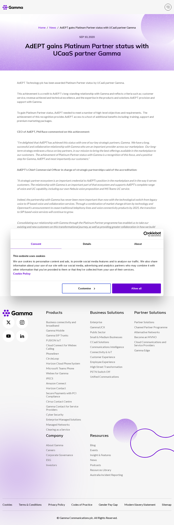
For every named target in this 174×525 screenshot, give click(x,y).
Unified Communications (104, 376)
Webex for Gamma (57, 373)
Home (42, 27)
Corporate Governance (59, 455)
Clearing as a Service (58, 429)
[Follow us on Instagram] (22, 322)
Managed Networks (58, 424)
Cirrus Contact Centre (59, 401)
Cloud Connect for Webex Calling (61, 347)
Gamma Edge (142, 350)
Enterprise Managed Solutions (63, 419)
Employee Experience (102, 361)
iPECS (49, 378)
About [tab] (138, 243)
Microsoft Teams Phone (60, 368)
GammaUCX (97, 327)
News (52, 27)
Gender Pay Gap (108, 504)
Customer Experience (102, 356)
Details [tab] (87, 243)
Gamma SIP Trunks (57, 335)
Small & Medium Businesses (106, 337)
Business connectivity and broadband (61, 323)
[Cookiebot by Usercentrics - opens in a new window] (146, 234)
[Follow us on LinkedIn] (22, 336)
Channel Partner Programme (150, 327)
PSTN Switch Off (100, 371)
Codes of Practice (81, 504)
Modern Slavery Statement (139, 504)
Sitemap (166, 504)
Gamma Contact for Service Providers (62, 408)
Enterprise (96, 322)
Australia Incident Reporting (106, 474)
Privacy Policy (56, 504)
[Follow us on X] (8, 322)
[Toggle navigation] (168, 7)
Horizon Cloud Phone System (63, 363)
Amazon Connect (56, 383)
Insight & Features (100, 455)
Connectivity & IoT (101, 352)
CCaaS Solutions (99, 342)
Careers (50, 450)
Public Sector (98, 332)
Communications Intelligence (107, 346)
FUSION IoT (53, 340)
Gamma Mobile (55, 330)
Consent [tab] (36, 243)
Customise (84, 288)
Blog (93, 445)
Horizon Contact (56, 388)
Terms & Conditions (30, 504)
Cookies (7, 504)
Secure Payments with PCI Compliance (61, 394)
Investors (51, 465)
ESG (48, 459)
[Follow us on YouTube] (8, 336)
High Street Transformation (106, 366)
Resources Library (100, 469)
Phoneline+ (52, 353)
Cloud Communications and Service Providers (150, 343)
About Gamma (54, 445)
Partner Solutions (144, 322)
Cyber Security (54, 414)
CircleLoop (52, 358)
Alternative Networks (147, 332)
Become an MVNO (145, 337)
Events (94, 450)
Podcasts (95, 465)
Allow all (136, 288)
